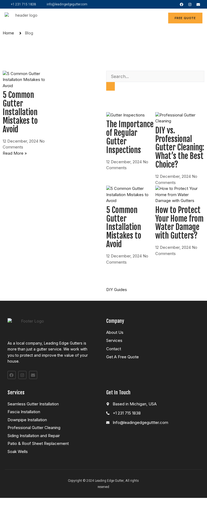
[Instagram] (189, 4)
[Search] (110, 86)
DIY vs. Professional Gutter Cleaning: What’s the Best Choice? (179, 148)
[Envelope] (198, 4)
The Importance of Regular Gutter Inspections (130, 137)
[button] (158, 18)
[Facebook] (181, 4)
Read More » (15, 153)
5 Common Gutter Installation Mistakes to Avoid (20, 112)
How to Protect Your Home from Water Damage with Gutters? (179, 223)
